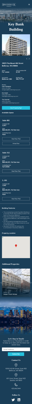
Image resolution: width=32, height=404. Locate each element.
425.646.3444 (16, 388)
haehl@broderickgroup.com (10, 96)
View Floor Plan (16, 139)
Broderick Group (9, 5)
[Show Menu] (28, 4)
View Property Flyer (16, 108)
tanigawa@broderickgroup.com (11, 89)
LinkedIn (19, 400)
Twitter (13, 400)
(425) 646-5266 (6, 94)
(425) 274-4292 (6, 101)
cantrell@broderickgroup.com (10, 103)
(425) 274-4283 (6, 88)
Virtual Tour (16, 143)
